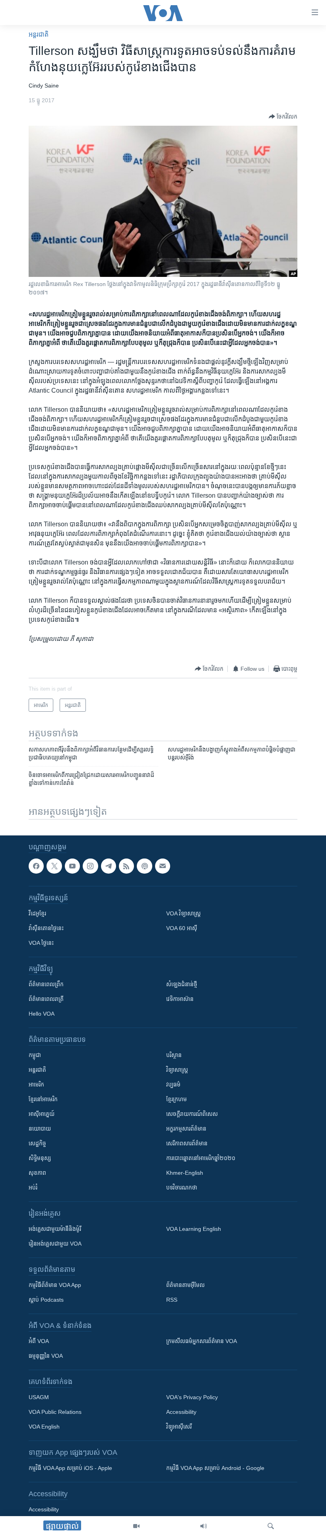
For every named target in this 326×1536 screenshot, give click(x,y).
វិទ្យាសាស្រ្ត (177, 1070)
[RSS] (126, 866)
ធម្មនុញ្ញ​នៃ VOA (46, 1356)
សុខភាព (37, 1173)
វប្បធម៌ (173, 1084)
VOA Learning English (193, 1229)
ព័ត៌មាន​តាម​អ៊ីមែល (185, 1285)
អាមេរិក (36, 1084)
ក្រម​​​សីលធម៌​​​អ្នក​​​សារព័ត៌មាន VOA (201, 1341)
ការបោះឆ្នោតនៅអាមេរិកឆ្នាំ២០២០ (200, 1158)
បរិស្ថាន (174, 1055)
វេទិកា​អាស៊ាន (180, 999)
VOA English (44, 1426)
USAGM (39, 1397)
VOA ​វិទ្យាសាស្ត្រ (183, 913)
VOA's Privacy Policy (192, 1397)
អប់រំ (33, 1187)
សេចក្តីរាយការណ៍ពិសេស (192, 1114)
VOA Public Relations (55, 1412)
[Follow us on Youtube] (72, 866)
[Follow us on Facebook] (36, 866)
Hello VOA (41, 1013)
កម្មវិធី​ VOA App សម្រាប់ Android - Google (215, 1468)
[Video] (136, 1526)
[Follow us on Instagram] (90, 866)
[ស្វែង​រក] (271, 1526)
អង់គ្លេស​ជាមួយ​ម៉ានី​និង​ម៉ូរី (55, 1229)
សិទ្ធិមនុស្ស (40, 1158)
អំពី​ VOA (39, 1341)
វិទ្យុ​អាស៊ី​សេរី (179, 1426)
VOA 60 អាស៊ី (181, 928)
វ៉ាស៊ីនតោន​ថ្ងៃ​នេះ (46, 928)
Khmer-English (184, 1173)
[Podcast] (144, 866)
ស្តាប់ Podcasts (46, 1300)
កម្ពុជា (35, 1055)
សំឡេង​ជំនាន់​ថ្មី (181, 984)
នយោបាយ (40, 1128)
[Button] (283, 116)
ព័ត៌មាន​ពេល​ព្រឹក (46, 984)
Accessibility (181, 1412)
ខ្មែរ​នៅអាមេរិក (43, 1099)
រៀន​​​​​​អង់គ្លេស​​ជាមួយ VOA (55, 1243)
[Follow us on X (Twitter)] (54, 866)
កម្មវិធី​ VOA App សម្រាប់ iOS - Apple (70, 1468)
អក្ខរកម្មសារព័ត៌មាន (186, 1128)
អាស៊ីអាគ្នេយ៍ (41, 1114)
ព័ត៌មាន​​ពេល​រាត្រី (46, 999)
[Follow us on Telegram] (108, 866)
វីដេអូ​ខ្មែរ (37, 913)
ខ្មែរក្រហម (176, 1099)
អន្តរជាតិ (39, 34)
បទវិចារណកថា (181, 1187)
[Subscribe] (162, 866)
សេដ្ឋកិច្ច (37, 1143)
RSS (171, 1300)
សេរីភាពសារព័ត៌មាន (187, 1143)
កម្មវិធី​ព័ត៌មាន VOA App (55, 1285)
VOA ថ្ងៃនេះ (41, 943)
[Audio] (203, 1526)
